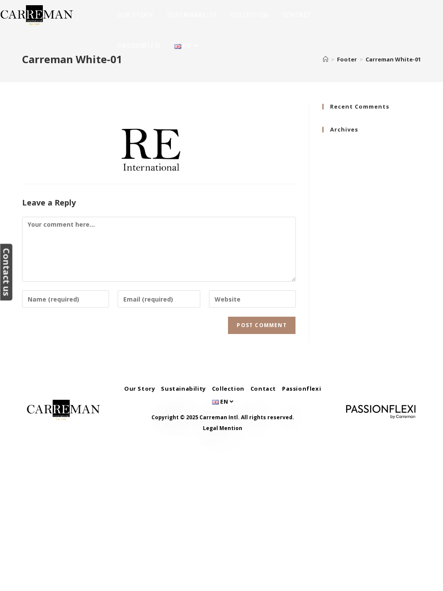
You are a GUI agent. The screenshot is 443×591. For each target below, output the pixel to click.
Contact (263, 388)
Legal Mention (222, 428)
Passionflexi (301, 388)
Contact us (6, 272)
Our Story (139, 388)
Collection (228, 388)
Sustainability (183, 388)
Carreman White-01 (393, 59)
